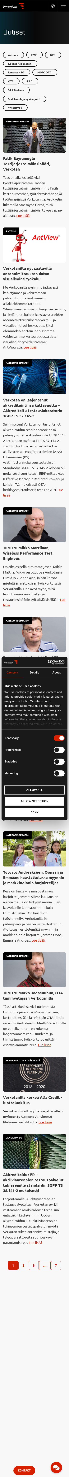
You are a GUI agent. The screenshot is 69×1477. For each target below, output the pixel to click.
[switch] (59, 750)
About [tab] (56, 672)
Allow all (34, 790)
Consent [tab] (12, 672)
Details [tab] (34, 672)
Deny (34, 812)
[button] (56, 1467)
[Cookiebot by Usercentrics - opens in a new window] (49, 662)
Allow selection (34, 801)
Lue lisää (23, 215)
